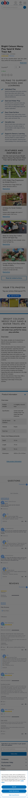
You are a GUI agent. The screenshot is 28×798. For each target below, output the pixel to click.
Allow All (14, 787)
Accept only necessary (14, 791)
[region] (14, 784)
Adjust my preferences (14, 795)
